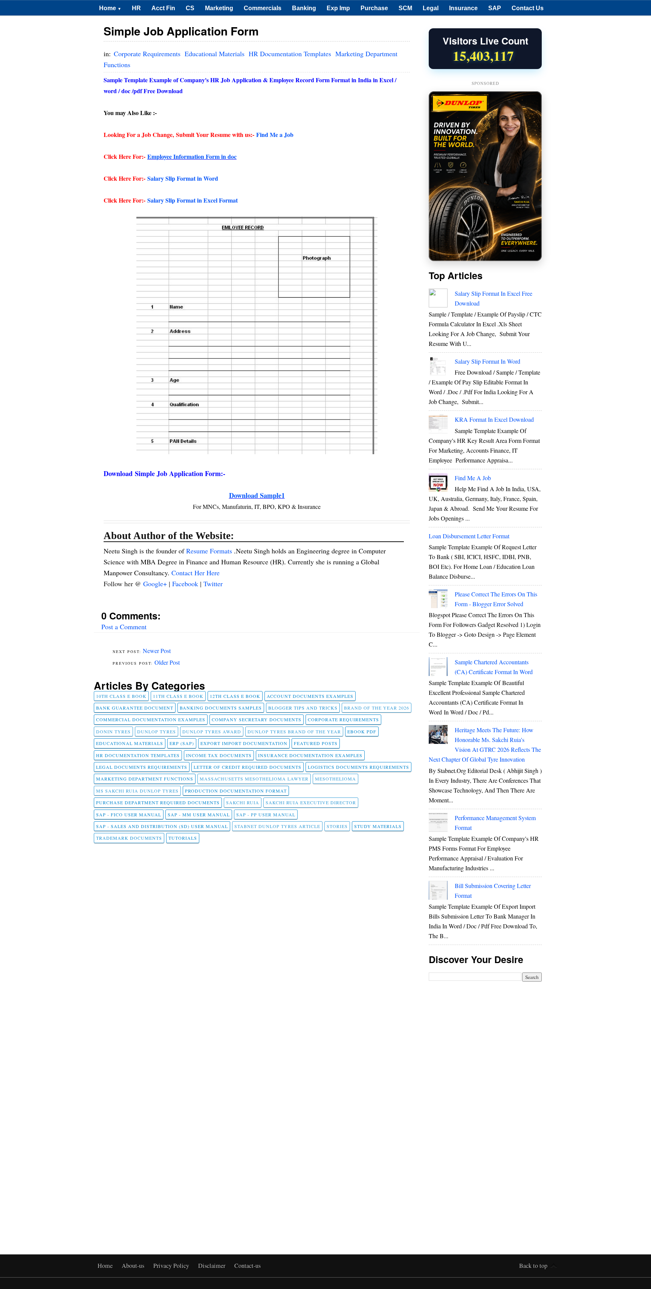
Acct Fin (163, 8)
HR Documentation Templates (291, 53)
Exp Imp (338, 8)
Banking (304, 8)
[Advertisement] (485, 1104)
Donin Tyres (113, 731)
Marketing (219, 8)
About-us (134, 1265)
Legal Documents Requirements (141, 767)
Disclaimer (212, 1265)
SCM (405, 8)
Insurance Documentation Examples (310, 755)
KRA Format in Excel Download (494, 419)
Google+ (156, 583)
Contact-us (247, 1265)
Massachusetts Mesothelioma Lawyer (254, 779)
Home (110, 8)
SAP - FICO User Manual (128, 814)
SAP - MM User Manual (199, 814)
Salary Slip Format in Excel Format (192, 200)
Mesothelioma (335, 779)
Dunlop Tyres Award (211, 731)
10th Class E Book (121, 696)
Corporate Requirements (148, 53)
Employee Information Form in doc (192, 156)
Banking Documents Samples (221, 708)
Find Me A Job (473, 478)
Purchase (374, 8)
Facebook (186, 583)
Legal (431, 8)
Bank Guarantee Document (134, 708)
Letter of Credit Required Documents (247, 767)
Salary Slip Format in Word (182, 178)
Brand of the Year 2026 (376, 708)
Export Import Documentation (243, 743)
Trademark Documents (129, 838)
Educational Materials (215, 53)
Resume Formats (210, 550)
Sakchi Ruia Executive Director (311, 802)
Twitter (213, 583)
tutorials (182, 838)
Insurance (463, 8)
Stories (337, 826)
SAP (494, 8)
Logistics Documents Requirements (358, 767)
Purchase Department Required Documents (158, 802)
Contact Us (528, 8)
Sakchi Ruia (242, 802)
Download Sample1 (257, 495)
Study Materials (378, 826)
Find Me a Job (274, 134)
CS (190, 8)
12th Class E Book (235, 696)
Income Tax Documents (219, 755)
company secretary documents (256, 719)
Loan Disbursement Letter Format (469, 536)
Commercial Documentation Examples (150, 719)
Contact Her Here (195, 572)
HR (136, 8)
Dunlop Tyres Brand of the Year (294, 731)
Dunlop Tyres (156, 731)
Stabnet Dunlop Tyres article (277, 826)
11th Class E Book (178, 696)
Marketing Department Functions (144, 779)
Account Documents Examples (310, 696)
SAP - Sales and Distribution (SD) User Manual (162, 826)
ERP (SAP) (182, 743)
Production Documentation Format (236, 791)
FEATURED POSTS (316, 743)
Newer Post (157, 650)
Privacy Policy (172, 1265)
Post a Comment (124, 626)
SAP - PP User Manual (265, 814)
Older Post (167, 662)
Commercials (262, 8)
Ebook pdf (361, 731)
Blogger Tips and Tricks (303, 708)
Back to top (533, 1265)
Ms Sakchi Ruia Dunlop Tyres (137, 791)
